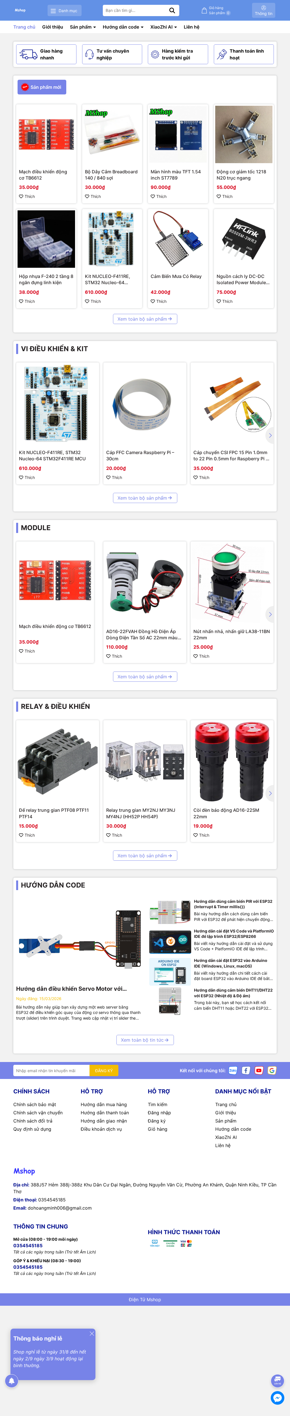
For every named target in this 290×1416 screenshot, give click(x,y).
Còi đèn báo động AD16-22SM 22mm (226, 813)
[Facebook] (246, 1070)
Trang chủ (24, 27)
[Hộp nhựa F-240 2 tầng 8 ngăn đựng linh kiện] (46, 239)
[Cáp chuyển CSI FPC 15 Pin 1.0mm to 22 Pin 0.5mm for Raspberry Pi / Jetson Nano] (232, 404)
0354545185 (52, 1200)
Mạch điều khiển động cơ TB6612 (43, 175)
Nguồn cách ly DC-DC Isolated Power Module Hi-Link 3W (241, 279)
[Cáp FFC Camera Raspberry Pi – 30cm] (145, 404)
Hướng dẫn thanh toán (105, 1112)
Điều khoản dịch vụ (101, 1129)
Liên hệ (191, 27)
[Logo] (20, 10)
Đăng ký (157, 1121)
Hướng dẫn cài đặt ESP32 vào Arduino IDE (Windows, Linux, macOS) (230, 963)
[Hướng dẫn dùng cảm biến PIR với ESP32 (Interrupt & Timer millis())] (170, 913)
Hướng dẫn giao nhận (104, 1121)
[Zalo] (233, 1070)
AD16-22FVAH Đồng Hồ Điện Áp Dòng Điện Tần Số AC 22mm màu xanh (142, 635)
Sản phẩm (81, 27)
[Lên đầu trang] (277, 1365)
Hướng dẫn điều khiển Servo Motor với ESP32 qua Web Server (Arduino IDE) (69, 989)
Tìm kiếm (157, 1104)
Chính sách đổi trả (32, 1121)
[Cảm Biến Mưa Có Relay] (178, 239)
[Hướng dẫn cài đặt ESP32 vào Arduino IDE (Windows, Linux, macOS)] (170, 972)
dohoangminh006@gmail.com (60, 1208)
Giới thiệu (52, 27)
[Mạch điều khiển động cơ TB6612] (46, 134)
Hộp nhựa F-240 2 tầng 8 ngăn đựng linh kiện (46, 279)
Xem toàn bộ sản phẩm (142, 319)
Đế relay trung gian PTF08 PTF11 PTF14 (54, 813)
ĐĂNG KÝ (104, 1070)
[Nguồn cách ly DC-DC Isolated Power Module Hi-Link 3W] (244, 239)
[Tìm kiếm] (172, 10)
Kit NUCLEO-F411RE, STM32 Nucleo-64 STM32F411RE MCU (107, 279)
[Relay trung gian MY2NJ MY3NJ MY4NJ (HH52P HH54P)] (145, 762)
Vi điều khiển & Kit (54, 349)
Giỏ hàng (157, 1129)
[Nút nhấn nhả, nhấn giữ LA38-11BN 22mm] (232, 583)
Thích (30, 196)
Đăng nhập (159, 1112)
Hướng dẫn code (121, 27)
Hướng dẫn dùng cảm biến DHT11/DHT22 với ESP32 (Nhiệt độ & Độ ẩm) (233, 993)
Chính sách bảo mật (34, 1104)
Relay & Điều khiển (55, 706)
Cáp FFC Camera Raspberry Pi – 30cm (140, 455)
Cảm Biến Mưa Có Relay (176, 276)
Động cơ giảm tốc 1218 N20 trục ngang (241, 175)
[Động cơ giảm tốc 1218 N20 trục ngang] (244, 134)
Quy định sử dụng (32, 1129)
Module (36, 528)
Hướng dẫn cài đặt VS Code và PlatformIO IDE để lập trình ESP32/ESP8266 (234, 934)
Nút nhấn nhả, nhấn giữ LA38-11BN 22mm (231, 634)
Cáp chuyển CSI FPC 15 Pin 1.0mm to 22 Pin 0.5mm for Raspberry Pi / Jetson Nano (230, 456)
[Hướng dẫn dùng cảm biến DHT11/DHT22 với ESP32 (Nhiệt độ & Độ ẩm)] (170, 1001)
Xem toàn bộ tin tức (142, 1040)
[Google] (272, 1070)
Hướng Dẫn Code (53, 885)
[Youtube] (259, 1070)
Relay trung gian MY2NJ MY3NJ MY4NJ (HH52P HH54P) (140, 813)
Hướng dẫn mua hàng (104, 1104)
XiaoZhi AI (162, 27)
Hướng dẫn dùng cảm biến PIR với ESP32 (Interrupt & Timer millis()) (233, 904)
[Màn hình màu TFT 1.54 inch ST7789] (178, 134)
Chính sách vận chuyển (38, 1112)
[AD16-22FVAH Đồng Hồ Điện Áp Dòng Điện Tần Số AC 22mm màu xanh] (145, 583)
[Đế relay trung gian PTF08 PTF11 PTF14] (58, 762)
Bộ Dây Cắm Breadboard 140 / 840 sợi (111, 175)
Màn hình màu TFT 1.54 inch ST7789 (176, 175)
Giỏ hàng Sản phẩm (219, 10)
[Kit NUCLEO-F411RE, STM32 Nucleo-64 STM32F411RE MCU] (112, 239)
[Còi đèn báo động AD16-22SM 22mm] (232, 762)
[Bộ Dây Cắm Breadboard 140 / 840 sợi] (112, 134)
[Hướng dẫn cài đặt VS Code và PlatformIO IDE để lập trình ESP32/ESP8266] (170, 942)
